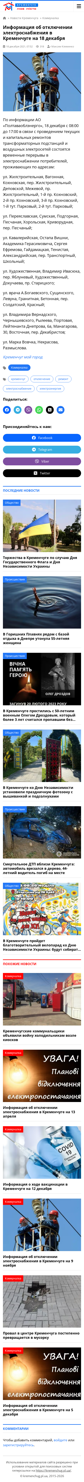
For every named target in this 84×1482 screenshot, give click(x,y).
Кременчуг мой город (22, 357)
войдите (60, 1440)
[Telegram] (17, 410)
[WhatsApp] (39, 410)
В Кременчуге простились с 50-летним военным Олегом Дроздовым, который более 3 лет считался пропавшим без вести (39, 715)
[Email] (60, 410)
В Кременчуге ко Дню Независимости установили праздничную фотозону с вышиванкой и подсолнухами (38, 791)
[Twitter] (50, 410)
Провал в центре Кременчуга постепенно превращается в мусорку (41, 1335)
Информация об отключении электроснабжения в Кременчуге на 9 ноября (38, 1260)
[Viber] (28, 410)
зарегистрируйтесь (18, 1445)
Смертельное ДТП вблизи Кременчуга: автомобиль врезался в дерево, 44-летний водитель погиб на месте (39, 868)
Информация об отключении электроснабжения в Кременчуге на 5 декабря (38, 1409)
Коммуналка (19, 367)
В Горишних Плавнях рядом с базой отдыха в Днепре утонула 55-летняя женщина (36, 638)
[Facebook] (7, 410)
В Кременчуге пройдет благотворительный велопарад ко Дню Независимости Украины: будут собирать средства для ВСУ (41, 945)
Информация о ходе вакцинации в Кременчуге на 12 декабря (35, 1186)
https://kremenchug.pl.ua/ (53, 1470)
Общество (12, 502)
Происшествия (15, 579)
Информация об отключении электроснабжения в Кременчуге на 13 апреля (39, 1111)
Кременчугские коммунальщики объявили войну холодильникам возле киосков (39, 1035)
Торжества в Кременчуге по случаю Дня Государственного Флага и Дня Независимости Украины (40, 561)
